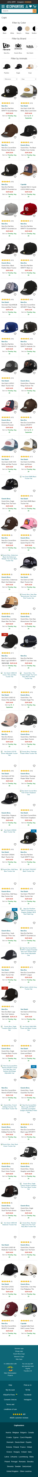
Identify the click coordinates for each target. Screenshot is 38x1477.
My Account (10, 1390)
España (28, 1442)
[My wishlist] (30, 6)
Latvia (6, 1457)
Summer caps (19, 1348)
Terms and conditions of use (10, 1406)
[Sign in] (27, 6)
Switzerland (26, 1466)
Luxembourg (23, 1457)
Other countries (26, 1471)
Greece (9, 1452)
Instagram (28, 1400)
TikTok (27, 1390)
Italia (30, 1452)
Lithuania (13, 1457)
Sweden (18, 1466)
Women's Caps (19, 1356)
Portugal (14, 1462)
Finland (16, 1447)
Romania (22, 1462)
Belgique (15, 1432)
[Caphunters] (11, 6)
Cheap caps (19, 1351)
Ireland (23, 1452)
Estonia (9, 1447)
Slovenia (10, 1466)
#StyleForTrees (9, 1395)
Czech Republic (26, 1437)
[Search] (34, 11)
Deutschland (19, 1442)
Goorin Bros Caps (19, 1354)
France (23, 1447)
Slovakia (30, 1462)
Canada (31, 1432)
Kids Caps (19, 1359)
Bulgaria (23, 1432)
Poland (7, 1462)
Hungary (16, 1452)
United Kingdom (12, 1471)
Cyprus (16, 1437)
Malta (31, 1457)
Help (10, 1385)
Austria (8, 1432)
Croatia (9, 1437)
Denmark (10, 1442)
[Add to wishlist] (15, 98)
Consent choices (10, 1400)
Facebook (27, 1395)
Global (29, 1447)
